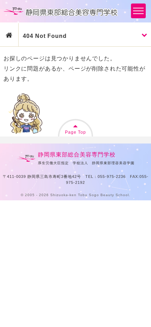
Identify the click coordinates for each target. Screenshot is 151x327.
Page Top (75, 132)
